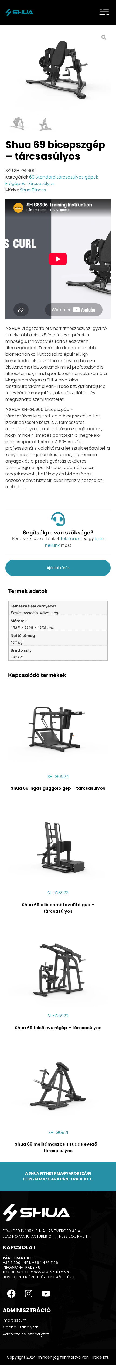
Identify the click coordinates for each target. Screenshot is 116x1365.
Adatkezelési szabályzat (26, 1334)
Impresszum (15, 1320)
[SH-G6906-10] (58, 72)
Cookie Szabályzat (20, 1327)
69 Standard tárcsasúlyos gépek (63, 177)
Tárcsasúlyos (40, 183)
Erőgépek (15, 183)
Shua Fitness (33, 190)
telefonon (71, 539)
